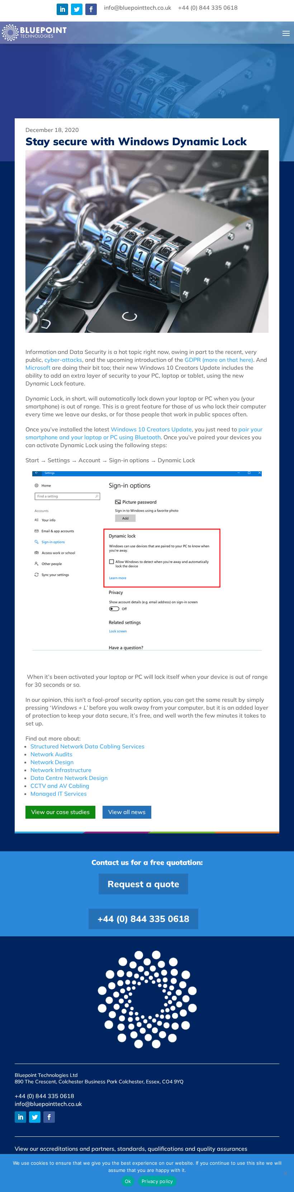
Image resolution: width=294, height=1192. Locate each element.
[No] (285, 1173)
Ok (128, 1181)
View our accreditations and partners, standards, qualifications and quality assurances (131, 1148)
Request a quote (143, 883)
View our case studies (60, 811)
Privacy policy (157, 1181)
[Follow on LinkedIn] (62, 9)
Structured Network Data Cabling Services (87, 746)
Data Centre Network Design (69, 777)
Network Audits (51, 754)
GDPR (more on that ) (219, 359)
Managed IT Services (58, 793)
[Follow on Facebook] (91, 9)
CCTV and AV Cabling (59, 785)
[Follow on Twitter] (76, 9)
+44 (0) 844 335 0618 (143, 918)
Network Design (52, 762)
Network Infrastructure (60, 770)
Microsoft (38, 367)
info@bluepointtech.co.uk (48, 1103)
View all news (127, 811)
